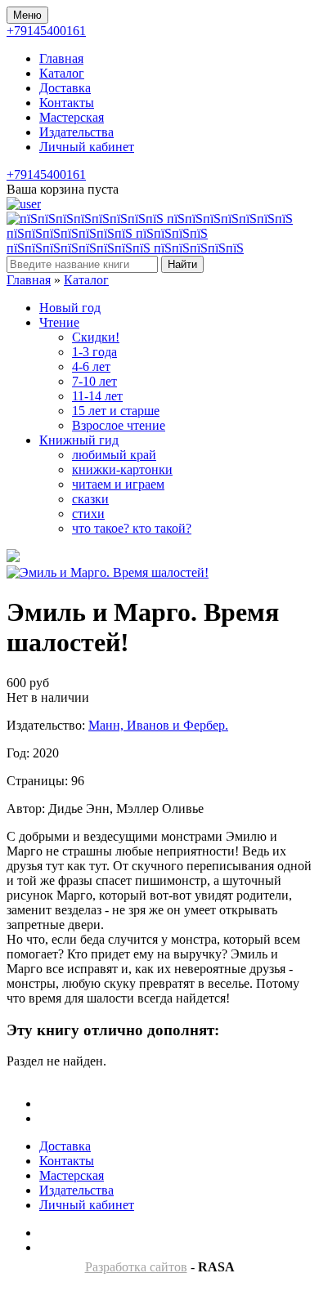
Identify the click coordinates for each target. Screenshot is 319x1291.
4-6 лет (91, 366)
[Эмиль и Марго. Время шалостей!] (108, 572)
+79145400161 (46, 31)
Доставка (65, 88)
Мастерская (71, 117)
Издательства (76, 132)
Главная (61, 58)
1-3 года (94, 352)
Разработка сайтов (136, 1267)
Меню (27, 15)
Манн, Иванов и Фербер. (158, 725)
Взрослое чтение (118, 425)
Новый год (70, 308)
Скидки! (95, 337)
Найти (182, 264)
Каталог (61, 73)
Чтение (59, 322)
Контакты (66, 102)
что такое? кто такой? (131, 528)
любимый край (114, 455)
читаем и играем (118, 484)
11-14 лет (97, 396)
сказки (90, 499)
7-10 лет (94, 381)
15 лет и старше (116, 411)
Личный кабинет (86, 147)
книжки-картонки (122, 469)
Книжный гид (79, 440)
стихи (88, 513)
